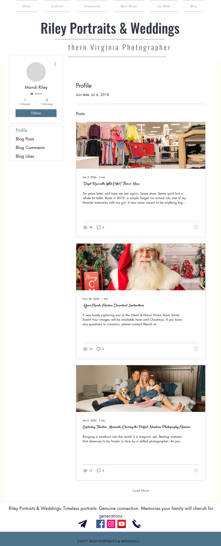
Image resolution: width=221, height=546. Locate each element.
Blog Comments (30, 147)
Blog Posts (25, 139)
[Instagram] (111, 524)
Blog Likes (25, 156)
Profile (21, 130)
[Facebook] (100, 524)
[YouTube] (121, 524)
